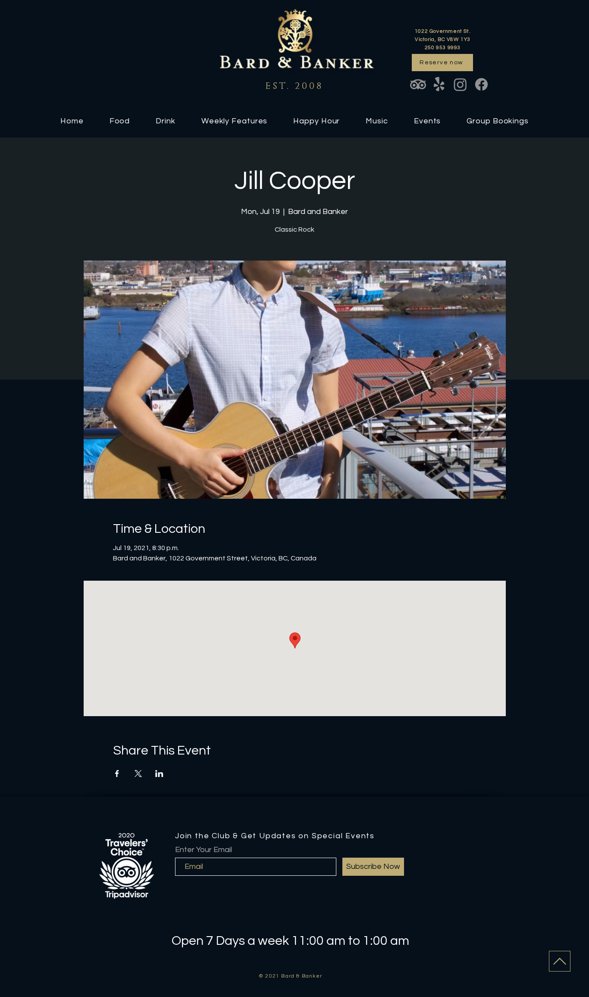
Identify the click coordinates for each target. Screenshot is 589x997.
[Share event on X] (138, 773)
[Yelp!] (439, 84)
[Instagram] (460, 84)
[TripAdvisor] (418, 84)
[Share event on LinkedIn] (159, 773)
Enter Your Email (203, 850)
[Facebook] (481, 84)
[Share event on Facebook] (117, 773)
